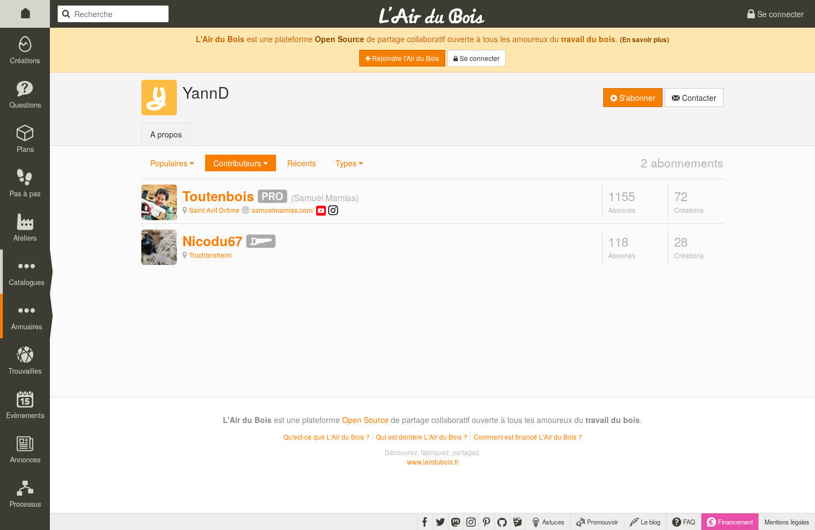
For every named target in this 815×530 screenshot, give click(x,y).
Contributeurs (238, 163)
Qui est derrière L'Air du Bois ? (421, 436)
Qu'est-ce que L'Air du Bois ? (326, 436)
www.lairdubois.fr (433, 461)
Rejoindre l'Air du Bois (404, 58)
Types (347, 163)
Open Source (339, 38)
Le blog (649, 521)
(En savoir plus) (644, 39)
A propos (166, 134)
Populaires (170, 163)
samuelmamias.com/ (283, 210)
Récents (301, 163)
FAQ (688, 521)
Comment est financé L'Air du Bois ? (527, 436)
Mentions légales (787, 521)
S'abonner (636, 97)
